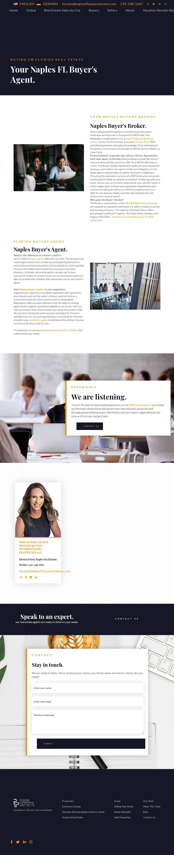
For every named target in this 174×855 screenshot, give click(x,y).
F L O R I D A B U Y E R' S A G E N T (39, 241)
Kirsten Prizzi (142, 141)
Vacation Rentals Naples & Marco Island (83, 811)
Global (31, 10)
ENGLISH (27, 4)
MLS (128, 203)
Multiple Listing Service (143, 203)
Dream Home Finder (72, 817)
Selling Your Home (123, 806)
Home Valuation (122, 811)
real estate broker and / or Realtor (60, 330)
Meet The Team (151, 806)
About (130, 10)
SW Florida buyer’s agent (143, 404)
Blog (145, 811)
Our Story (148, 801)
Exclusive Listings (71, 806)
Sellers (112, 10)
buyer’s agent (36, 258)
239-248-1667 (131, 4)
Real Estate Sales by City (62, 10)
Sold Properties (122, 817)
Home (13, 10)
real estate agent (38, 319)
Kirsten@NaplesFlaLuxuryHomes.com (44, 571)
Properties (68, 801)
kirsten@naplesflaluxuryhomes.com (89, 4)
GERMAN (50, 4)
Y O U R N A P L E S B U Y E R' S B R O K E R (122, 116)
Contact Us (91, 426)
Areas (117, 801)
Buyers (94, 10)
